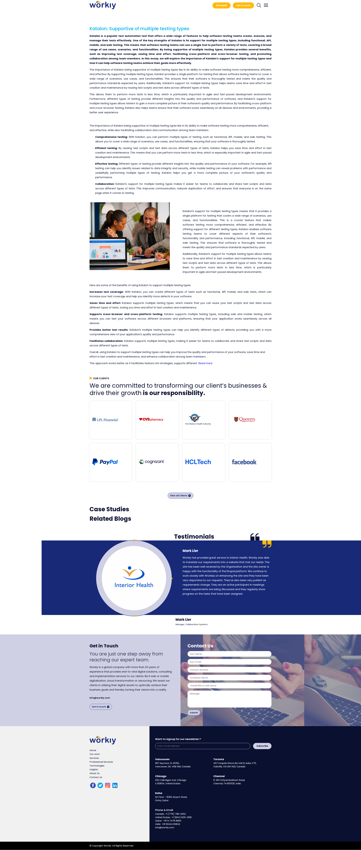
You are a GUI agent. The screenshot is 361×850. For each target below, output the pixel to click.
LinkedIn (115, 785)
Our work (95, 754)
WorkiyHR (221, 5)
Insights (94, 769)
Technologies (97, 765)
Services (94, 758)
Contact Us (96, 777)
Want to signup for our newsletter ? (178, 739)
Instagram (107, 785)
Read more (205, 363)
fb (93, 785)
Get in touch (243, 5)
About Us (95, 773)
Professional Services (101, 762)
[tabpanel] (134, 578)
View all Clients (178, 495)
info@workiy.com (100, 697)
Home (93, 750)
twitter (100, 785)
